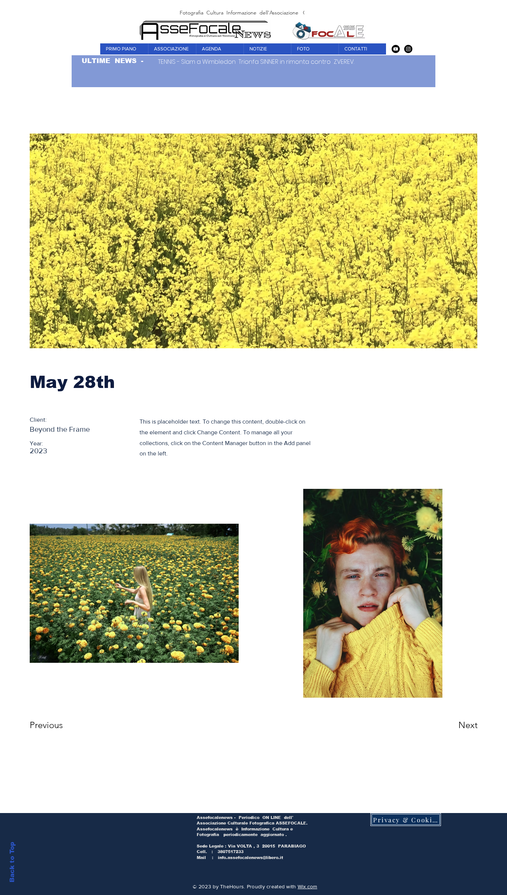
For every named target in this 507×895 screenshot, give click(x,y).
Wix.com (307, 886)
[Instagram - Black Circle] (408, 49)
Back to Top (12, 862)
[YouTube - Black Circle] (396, 49)
